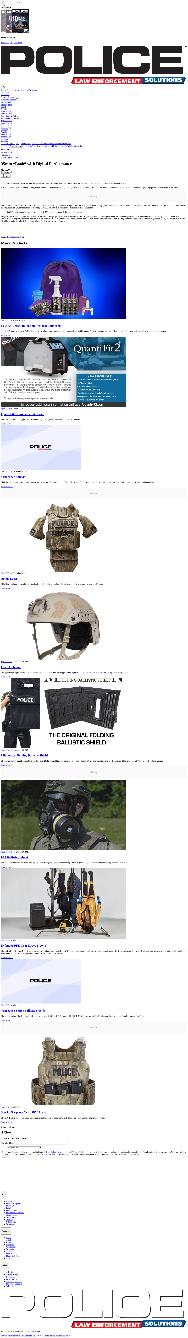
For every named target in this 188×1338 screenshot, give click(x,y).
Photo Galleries (61, 144)
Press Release (37, 146)
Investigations (6, 102)
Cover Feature (11, 2)
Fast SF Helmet (11, 667)
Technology (6, 125)
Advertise (5, 146)
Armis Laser (9, 578)
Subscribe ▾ (6, 8)
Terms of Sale (29, 1336)
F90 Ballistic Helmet (14, 857)
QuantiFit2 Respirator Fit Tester (22, 414)
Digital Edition (16, 42)
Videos (30, 2)
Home (3, 157)
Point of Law (6, 111)
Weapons (4, 139)
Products (51, 144)
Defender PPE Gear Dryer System (23, 945)
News (19, 2)
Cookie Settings (16, 146)
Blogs (14, 144)
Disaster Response (8, 97)
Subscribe (5, 42)
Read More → (7, 335)
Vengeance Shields (13, 476)
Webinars (37, 2)
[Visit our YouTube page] (10, 1133)
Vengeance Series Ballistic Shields (23, 1010)
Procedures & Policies (10, 116)
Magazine (21, 144)
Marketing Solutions (66, 146)
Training (4, 130)
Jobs (69, 144)
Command (5, 92)
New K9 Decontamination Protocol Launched (31, 325)
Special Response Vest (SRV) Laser (24, 1112)
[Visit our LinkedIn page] (7, 1133)
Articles (24, 2)
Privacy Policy (7, 1336)
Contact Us (27, 146)
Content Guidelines (50, 146)
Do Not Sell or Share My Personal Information (54, 1336)
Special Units (6, 121)
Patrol (3, 107)
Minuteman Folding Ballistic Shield (24, 755)
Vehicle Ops (6, 134)
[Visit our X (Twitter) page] (5, 1133)
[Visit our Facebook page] (2, 1133)
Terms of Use (18, 1336)
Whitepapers (30, 144)
